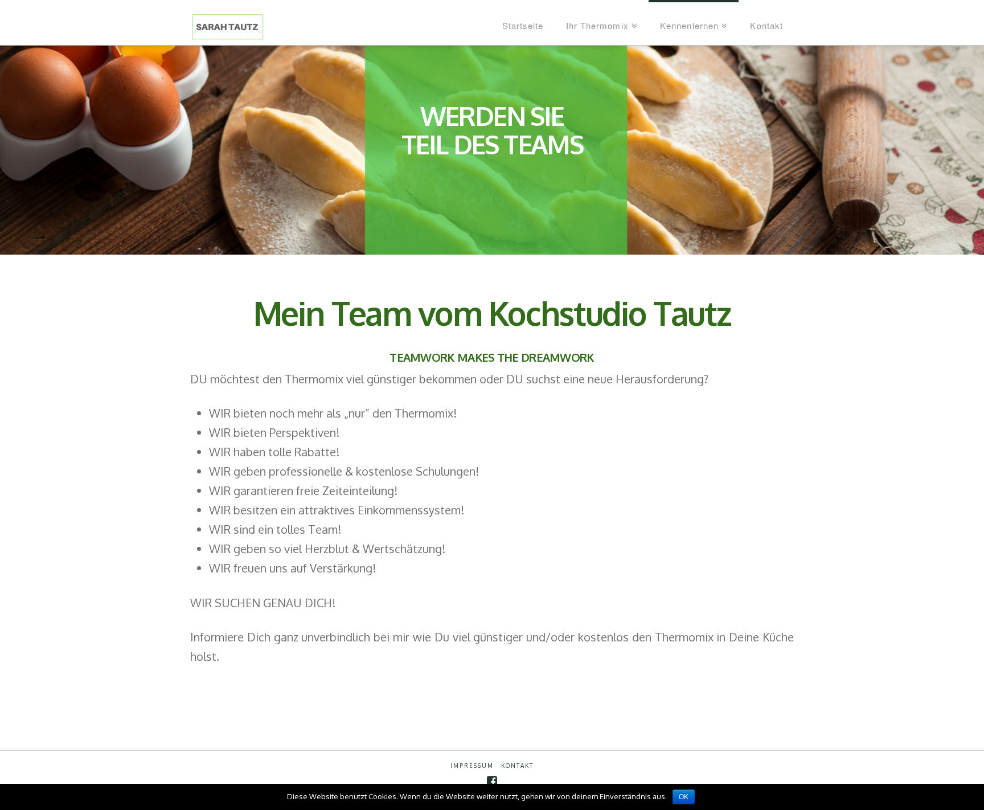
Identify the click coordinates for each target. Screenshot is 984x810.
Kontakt (517, 765)
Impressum (472, 765)
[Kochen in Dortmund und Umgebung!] (246, 29)
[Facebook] (492, 781)
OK (683, 797)
